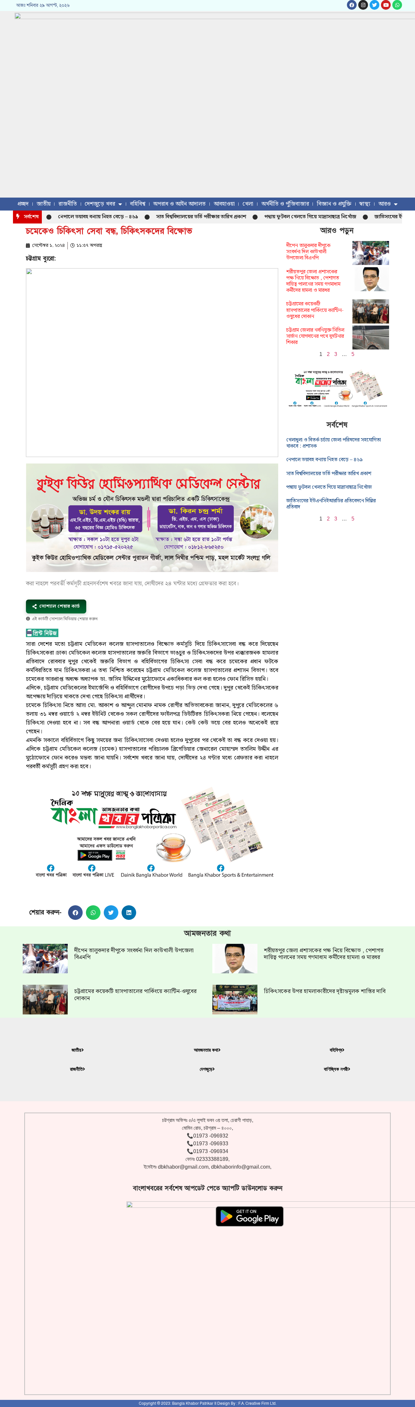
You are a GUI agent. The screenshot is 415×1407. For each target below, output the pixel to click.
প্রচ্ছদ (23, 204)
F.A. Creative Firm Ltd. (257, 1403)
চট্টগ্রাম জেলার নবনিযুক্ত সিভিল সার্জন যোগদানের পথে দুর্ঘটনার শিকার (315, 336)
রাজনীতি (67, 204)
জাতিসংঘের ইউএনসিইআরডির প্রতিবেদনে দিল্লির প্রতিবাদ (331, 504)
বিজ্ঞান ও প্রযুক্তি (334, 204)
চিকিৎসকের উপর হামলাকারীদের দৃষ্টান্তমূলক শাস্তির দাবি (324, 991)
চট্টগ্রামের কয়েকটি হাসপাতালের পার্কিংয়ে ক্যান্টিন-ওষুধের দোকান (315, 310)
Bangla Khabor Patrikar (192, 1403)
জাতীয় (44, 204)
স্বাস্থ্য (364, 204)
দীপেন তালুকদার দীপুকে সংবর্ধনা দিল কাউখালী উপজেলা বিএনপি (308, 252)
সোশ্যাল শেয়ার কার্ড (59, 606)
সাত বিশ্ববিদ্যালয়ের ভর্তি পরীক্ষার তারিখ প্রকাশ (178, 217)
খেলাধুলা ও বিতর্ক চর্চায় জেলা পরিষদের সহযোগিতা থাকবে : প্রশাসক (333, 443)
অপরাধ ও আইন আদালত (179, 204)
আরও (384, 204)
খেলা (248, 204)
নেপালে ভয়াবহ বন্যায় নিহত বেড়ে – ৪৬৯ (75, 217)
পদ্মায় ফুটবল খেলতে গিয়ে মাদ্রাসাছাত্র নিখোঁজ (287, 217)
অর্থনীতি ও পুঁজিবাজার (285, 204)
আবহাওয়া (224, 204)
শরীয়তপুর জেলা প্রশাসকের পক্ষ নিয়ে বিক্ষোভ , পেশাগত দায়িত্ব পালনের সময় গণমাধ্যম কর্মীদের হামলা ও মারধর (313, 281)
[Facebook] (352, 5)
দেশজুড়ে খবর (100, 204)
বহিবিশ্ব (137, 204)
